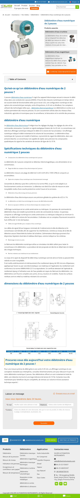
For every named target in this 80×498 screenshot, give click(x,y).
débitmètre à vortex (27, 483)
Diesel (39, 464)
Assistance (15, 15)
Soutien (32, 5)
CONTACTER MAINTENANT (63, 72)
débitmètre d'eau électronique (17, 125)
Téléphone (43, 405)
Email (14, 496)
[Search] (77, 7)
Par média (25, 15)
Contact (34, 8)
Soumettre (43, 423)
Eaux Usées (41, 478)
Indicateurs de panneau (11, 464)
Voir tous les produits (68, 440)
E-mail (8, 405)
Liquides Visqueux (43, 460)
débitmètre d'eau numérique (21, 97)
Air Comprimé (42, 457)
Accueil (17, 5)
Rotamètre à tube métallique (26, 478)
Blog (38, 5)
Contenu (8, 410)
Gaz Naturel (41, 471)
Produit (24, 5)
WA (41, 496)
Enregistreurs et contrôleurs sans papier (11, 468)
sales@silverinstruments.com (58, 2)
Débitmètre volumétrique (25, 472)
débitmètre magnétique (28, 459)
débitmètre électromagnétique (42, 108)
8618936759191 (17, 440)
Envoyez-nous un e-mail (65, 393)
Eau (38, 474)
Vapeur (39, 467)
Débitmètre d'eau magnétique (57, 52)
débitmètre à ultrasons (28, 486)
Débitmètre (35, 15)
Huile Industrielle (43, 453)
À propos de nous (21, 8)
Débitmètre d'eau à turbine (56, 32)
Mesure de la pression (11, 457)
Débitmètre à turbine (27, 468)
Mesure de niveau (9, 460)
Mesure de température (11, 473)
